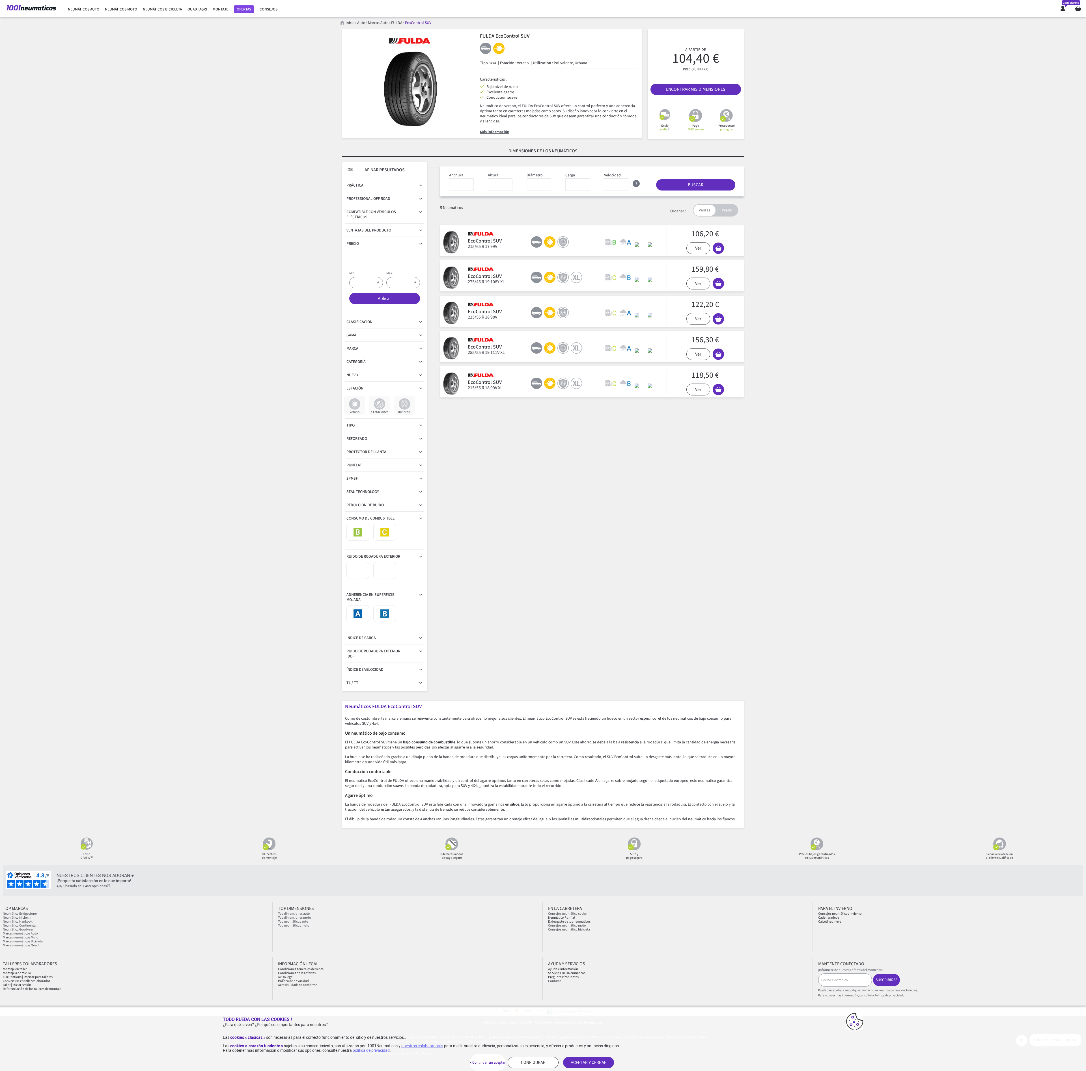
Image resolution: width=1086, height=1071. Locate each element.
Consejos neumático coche (567, 913)
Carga (570, 175)
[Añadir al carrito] (718, 248)
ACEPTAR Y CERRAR (589, 1062)
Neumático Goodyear (18, 929)
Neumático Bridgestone (20, 913)
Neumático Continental (19, 925)
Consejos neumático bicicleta (569, 929)
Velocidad (612, 175)
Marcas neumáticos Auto (20, 933)
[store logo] (31, 8)
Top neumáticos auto (293, 921)
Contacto (554, 981)
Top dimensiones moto (294, 917)
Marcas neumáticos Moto (20, 937)
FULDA (396, 23)
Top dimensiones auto (294, 913)
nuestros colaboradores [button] (422, 1046)
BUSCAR (695, 185)
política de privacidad (371, 1050)
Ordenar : (678, 211)
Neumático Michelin (17, 917)
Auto (361, 23)
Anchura (456, 175)
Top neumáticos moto (293, 925)
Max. (389, 273)
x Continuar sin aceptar (487, 1062)
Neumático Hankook (18, 921)
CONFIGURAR (533, 1062)
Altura (493, 175)
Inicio (350, 23)
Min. (352, 273)
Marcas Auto (378, 23)
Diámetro (535, 175)
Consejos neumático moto (567, 925)
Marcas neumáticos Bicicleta (23, 941)
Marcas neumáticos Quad (21, 945)
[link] (83, 9)
